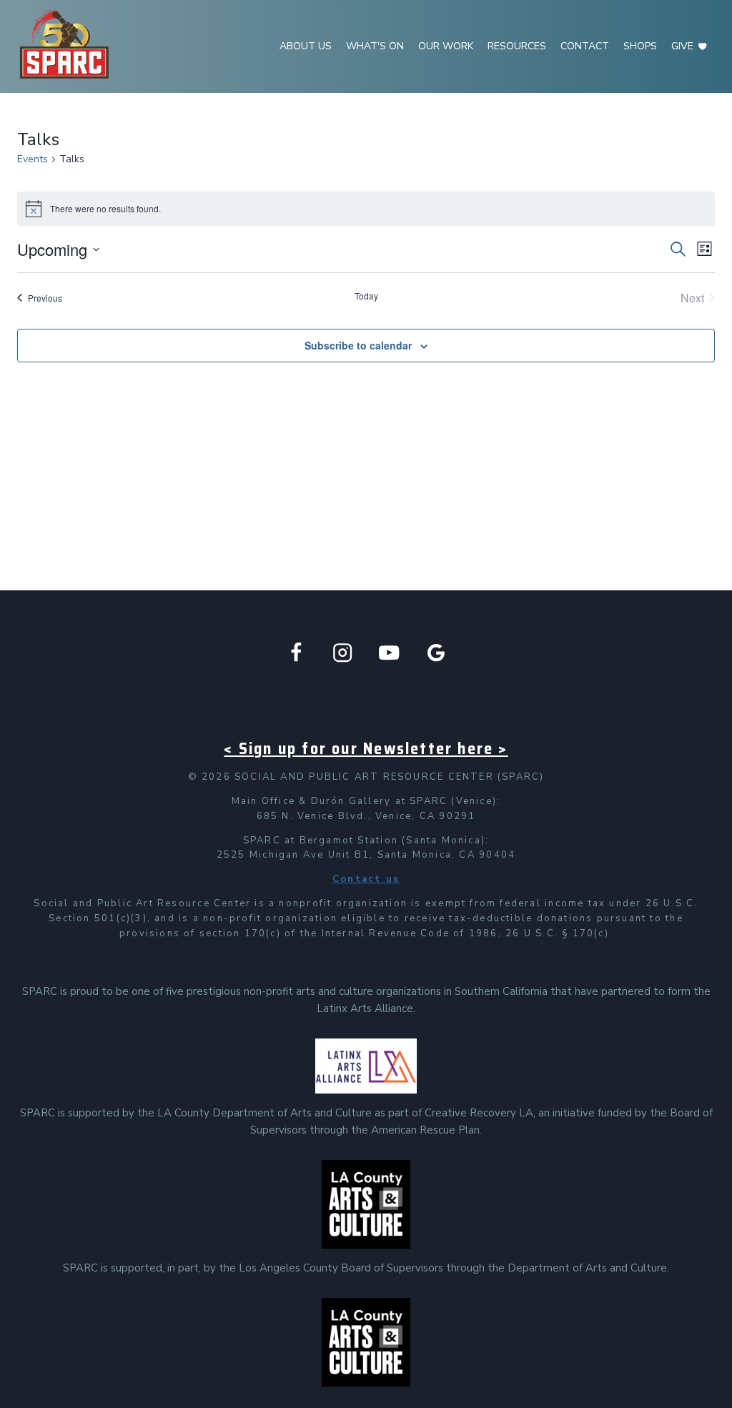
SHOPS (640, 46)
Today (366, 296)
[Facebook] (296, 652)
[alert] (366, 209)
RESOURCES (517, 46)
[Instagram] (342, 652)
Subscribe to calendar (358, 345)
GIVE (682, 46)
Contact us (366, 879)
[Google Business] (436, 652)
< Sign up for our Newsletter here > (366, 748)
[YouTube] (389, 652)
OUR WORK (445, 46)
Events (32, 159)
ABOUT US (306, 46)
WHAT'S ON (375, 46)
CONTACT (584, 46)
